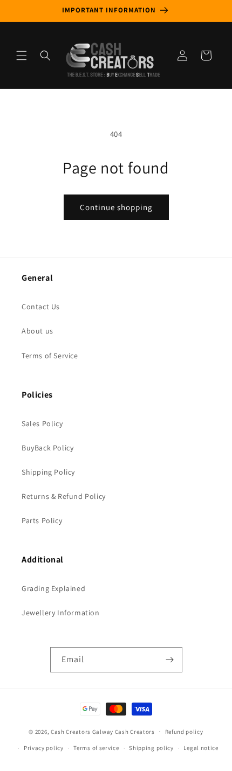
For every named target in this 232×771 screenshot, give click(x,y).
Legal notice (200, 748)
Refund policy (184, 731)
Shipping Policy (48, 472)
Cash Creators (135, 731)
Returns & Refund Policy (64, 496)
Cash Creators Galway (82, 731)
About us (37, 331)
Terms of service (96, 748)
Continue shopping (116, 207)
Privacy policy (44, 748)
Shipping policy (151, 748)
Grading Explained (53, 588)
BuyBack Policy (47, 448)
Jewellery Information (61, 612)
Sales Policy (42, 423)
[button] (21, 55)
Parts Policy (42, 520)
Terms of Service (50, 355)
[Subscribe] (170, 659)
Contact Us (41, 306)
